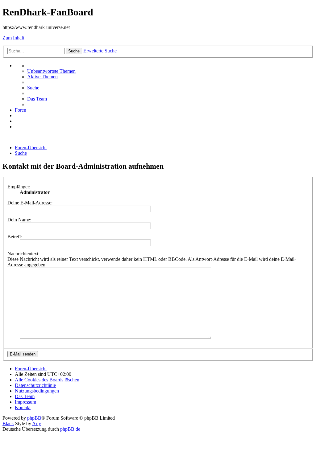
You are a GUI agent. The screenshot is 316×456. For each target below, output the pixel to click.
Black (8, 423)
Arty (36, 423)
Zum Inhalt (13, 37)
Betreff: (14, 236)
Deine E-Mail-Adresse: (29, 202)
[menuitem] (51, 71)
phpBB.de (70, 429)
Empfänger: (18, 186)
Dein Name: (19, 219)
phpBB (34, 418)
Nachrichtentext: (23, 253)
